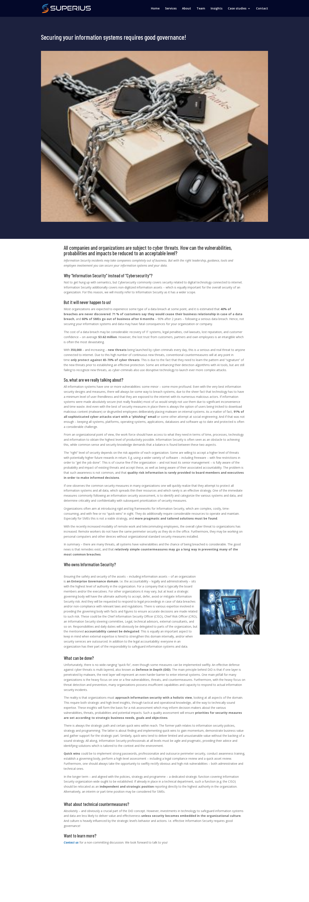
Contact (262, 8)
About (186, 8)
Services (171, 8)
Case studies (237, 8)
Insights (216, 8)
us (77, 842)
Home (155, 8)
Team (201, 8)
